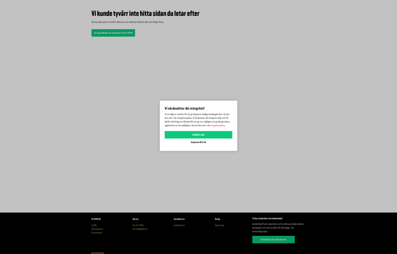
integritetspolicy (217, 125)
